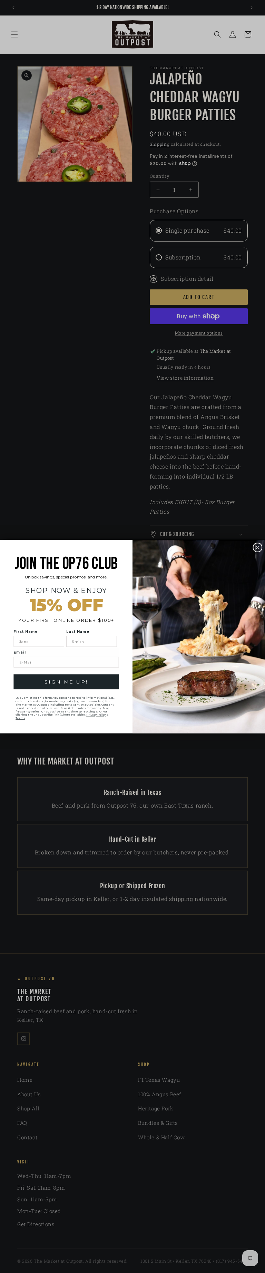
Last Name (77, 631)
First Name (25, 631)
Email (19, 652)
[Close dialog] (258, 547)
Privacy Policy (96, 714)
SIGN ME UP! (66, 682)
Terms (20, 718)
